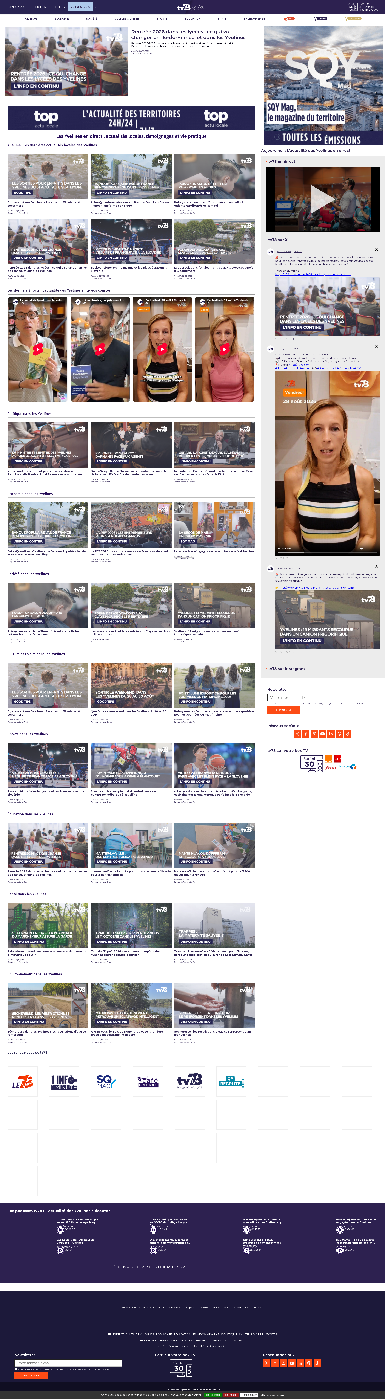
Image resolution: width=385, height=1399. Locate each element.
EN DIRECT (116, 1334)
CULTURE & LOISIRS (127, 18)
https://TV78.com (299, 364)
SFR (361, 6)
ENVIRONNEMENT (255, 18)
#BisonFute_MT (326, 368)
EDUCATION (192, 18)
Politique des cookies (216, 1346)
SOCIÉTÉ (91, 18)
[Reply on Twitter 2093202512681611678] (277, 558)
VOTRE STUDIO (80, 7)
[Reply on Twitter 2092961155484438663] (277, 652)
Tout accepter (213, 1395)
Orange (369, 6)
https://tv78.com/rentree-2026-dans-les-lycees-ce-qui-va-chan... (313, 274)
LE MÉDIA (60, 7)
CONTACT (238, 1340)
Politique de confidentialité (190, 1346)
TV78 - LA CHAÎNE (192, 1340)
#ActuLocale (291, 368)
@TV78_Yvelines (284, 251)
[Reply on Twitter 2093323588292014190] (277, 338)
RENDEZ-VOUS (17, 7)
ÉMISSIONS (148, 1340)
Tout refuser (231, 1395)
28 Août (298, 251)
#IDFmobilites (345, 368)
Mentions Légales (167, 1346)
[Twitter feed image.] (327, 306)
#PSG (357, 368)
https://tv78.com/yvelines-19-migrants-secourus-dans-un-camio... (317, 587)
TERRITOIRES (40, 7)
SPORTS (162, 18)
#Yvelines (305, 368)
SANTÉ (222, 18)
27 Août (298, 568)
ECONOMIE (62, 18)
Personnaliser (249, 1395)
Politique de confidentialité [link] (272, 1395)
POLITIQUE (30, 18)
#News (279, 368)
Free (361, 9)
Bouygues (371, 9)
